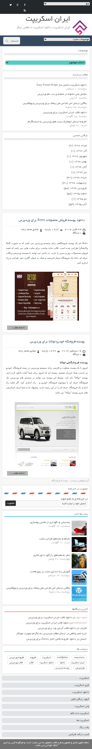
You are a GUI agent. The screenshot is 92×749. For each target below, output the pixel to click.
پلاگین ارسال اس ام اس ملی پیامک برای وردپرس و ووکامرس (55, 103)
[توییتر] (10, 5)
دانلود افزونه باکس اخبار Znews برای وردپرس (51, 639)
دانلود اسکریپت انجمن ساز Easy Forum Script (62, 85)
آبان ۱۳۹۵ (81, 204)
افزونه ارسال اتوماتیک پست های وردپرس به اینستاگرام (57, 121)
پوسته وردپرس (62, 668)
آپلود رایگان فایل (80, 699)
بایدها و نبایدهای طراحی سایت (54, 538)
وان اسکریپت (82, 706)
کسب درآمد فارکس (79, 734)
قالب (31, 662)
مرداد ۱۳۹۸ (80, 145)
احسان (83, 639)
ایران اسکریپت (78, 663)
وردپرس (80, 668)
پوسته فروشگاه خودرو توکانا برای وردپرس (57, 341)
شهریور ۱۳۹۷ (79, 156)
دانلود (62, 663)
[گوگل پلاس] (18, 5)
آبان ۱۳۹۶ (81, 167)
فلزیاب (83, 628)
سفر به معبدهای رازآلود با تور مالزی (51, 555)
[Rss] (25, 10)
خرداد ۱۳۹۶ (80, 177)
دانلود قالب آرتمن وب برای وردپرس (57, 628)
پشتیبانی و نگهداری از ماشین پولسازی (50, 522)
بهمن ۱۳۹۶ (80, 161)
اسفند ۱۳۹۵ (80, 193)
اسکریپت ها (83, 720)
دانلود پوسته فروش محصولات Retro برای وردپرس (52, 220)
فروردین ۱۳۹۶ (78, 188)
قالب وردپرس (16, 662)
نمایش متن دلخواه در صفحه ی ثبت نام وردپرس (62, 94)
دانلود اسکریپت (46, 662)
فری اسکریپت (81, 685)
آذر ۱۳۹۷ (81, 151)
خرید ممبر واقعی (78, 633)
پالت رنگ (84, 727)
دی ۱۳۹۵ (81, 199)
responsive (79, 657)
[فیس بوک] (25, 5)
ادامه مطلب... (17, 327)
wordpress (62, 657)
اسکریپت (46, 657)
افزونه (33, 657)
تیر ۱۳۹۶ (81, 172)
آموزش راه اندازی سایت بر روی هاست (50, 571)
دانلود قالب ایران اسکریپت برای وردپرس (65, 112)
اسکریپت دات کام (80, 713)
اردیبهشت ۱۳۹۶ (77, 183)
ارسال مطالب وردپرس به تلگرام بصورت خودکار (41, 633)
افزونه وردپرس (16, 657)
